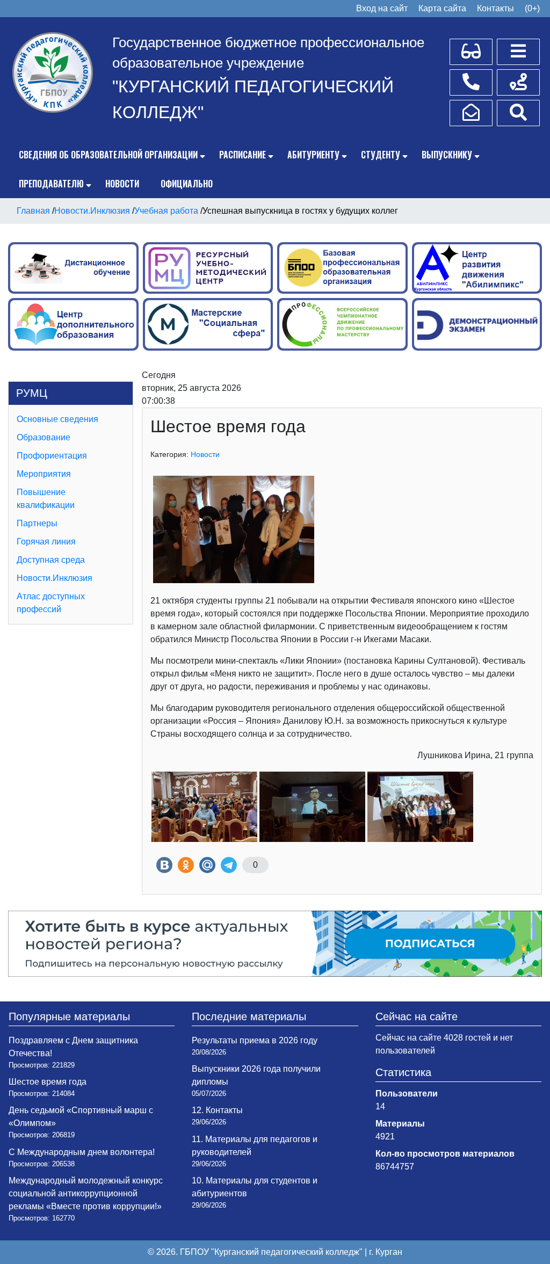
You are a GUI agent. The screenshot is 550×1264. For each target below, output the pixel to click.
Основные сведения (57, 419)
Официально (187, 183)
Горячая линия (46, 541)
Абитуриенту (313, 154)
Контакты (495, 8)
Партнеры (37, 523)
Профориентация (52, 455)
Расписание (242, 154)
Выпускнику (447, 154)
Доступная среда (51, 559)
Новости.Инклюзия (54, 578)
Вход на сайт (382, 8)
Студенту (380, 154)
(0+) (532, 8)
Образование (43, 437)
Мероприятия (44, 473)
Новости (122, 183)
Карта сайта (442, 8)
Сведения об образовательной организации (108, 154)
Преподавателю (51, 183)
